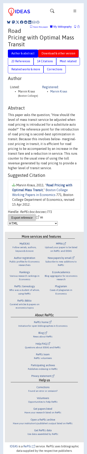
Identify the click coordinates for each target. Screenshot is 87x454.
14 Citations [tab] (45, 61)
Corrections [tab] (54, 69)
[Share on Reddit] (25, 22)
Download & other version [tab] (58, 53)
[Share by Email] (33, 22)
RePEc (27, 446)
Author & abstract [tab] (23, 53)
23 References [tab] (20, 61)
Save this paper (40, 27)
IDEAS (14, 446)
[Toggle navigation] (52, 12)
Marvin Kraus (58, 91)
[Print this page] (37, 22)
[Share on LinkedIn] (29, 22)
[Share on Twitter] (17, 22)
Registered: (50, 87)
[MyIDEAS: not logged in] (76, 27)
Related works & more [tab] (25, 69)
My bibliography (62, 26)
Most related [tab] (68, 61)
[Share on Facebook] (21, 22)
